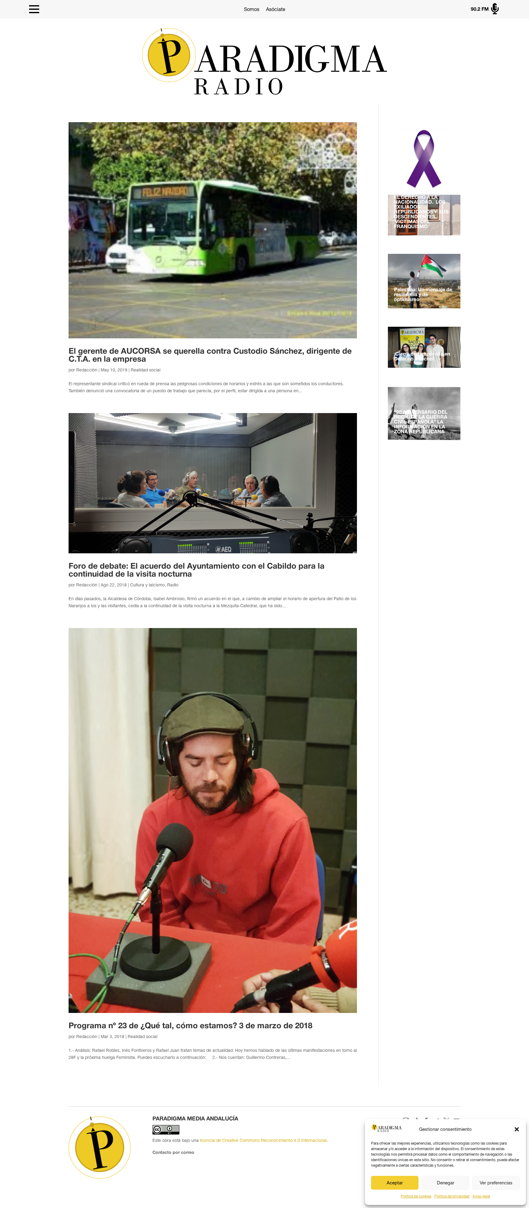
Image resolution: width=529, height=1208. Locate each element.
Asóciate (275, 9)
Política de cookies (416, 1196)
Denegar (445, 1182)
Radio (172, 584)
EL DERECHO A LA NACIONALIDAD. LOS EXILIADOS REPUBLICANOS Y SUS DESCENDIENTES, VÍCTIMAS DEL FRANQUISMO (421, 212)
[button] (517, 1129)
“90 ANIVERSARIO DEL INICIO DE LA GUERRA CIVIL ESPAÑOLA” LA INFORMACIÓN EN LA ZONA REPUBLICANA (420, 422)
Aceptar (395, 1182)
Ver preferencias (496, 1182)
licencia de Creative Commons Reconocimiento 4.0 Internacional (263, 1140)
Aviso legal (481, 1196)
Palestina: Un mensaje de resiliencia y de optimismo (423, 295)
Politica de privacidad (451, 1196)
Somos (251, 9)
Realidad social (145, 369)
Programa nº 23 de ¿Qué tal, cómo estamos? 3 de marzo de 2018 (190, 1026)
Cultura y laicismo (147, 584)
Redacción (86, 369)
